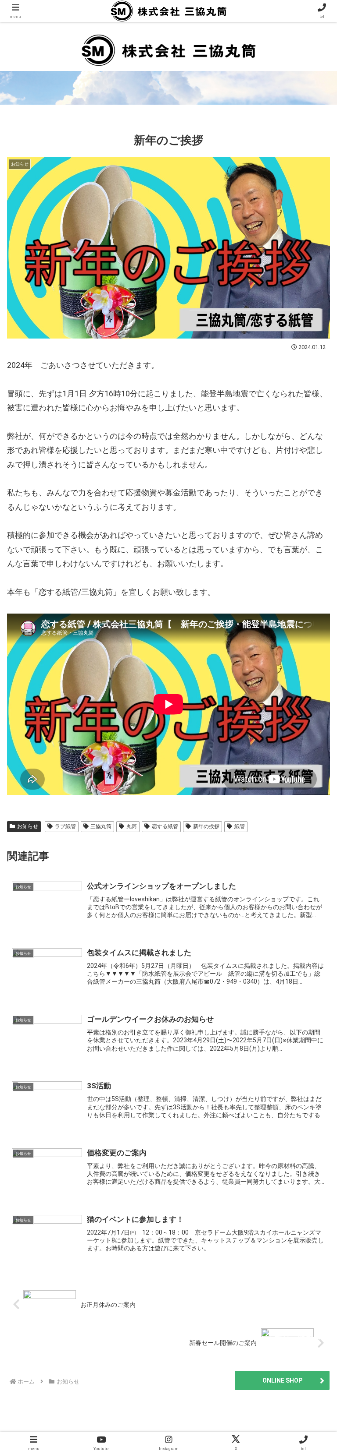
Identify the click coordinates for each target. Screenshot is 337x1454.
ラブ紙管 (65, 826)
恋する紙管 (165, 826)
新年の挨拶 (206, 826)
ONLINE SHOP (282, 1380)
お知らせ (27, 826)
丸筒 (131, 826)
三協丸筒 (100, 826)
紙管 (239, 826)
